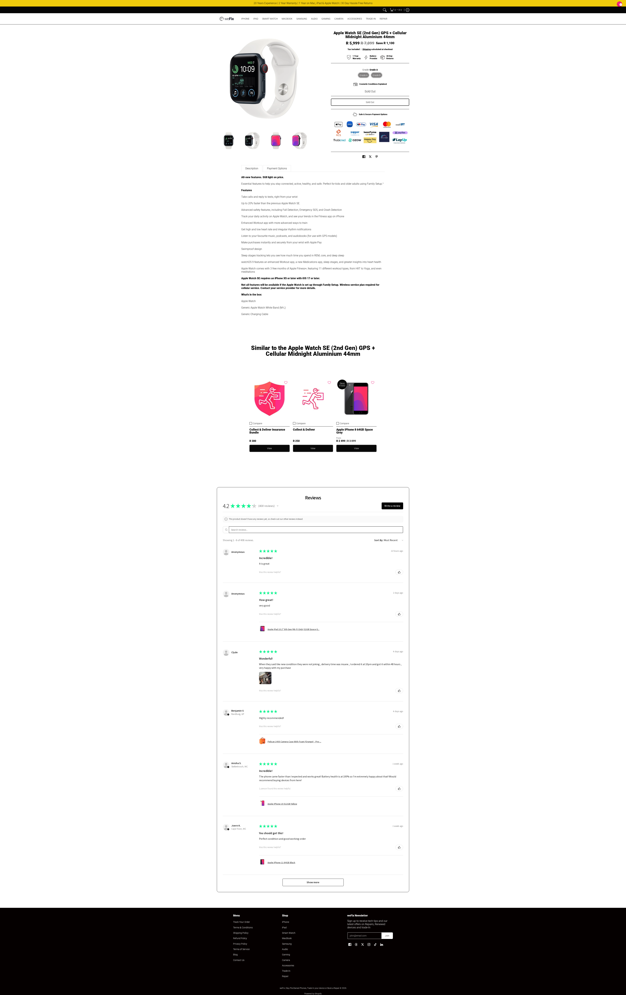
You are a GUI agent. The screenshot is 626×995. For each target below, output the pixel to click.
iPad (284, 927)
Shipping (366, 49)
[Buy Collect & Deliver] (313, 399)
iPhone (285, 922)
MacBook (287, 938)
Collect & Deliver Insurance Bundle (267, 431)
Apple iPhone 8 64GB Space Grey (354, 431)
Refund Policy (240, 938)
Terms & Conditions (243, 927)
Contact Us (238, 960)
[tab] (251, 168)
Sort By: (378, 540)
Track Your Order (241, 922)
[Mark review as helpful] (399, 572)
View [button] (356, 448)
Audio (285, 949)
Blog (235, 954)
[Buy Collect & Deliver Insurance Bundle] (269, 399)
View (269, 448)
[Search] (385, 10)
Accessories (288, 965)
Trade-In (286, 971)
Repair (285, 976)
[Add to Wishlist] (286, 382)
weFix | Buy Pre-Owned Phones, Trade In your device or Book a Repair (309, 988)
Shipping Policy (240, 933)
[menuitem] (396, 10)
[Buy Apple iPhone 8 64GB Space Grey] (356, 399)
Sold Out (370, 102)
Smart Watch (288, 933)
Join (387, 935)
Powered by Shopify (313, 994)
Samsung (287, 944)
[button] (364, 156)
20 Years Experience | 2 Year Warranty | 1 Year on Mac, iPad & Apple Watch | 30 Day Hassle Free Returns (313, 3)
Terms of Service (241, 949)
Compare (257, 423)
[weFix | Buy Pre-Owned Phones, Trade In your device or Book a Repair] (226, 18)
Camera (286, 960)
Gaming (286, 954)
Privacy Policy (240, 944)
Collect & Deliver (304, 429)
